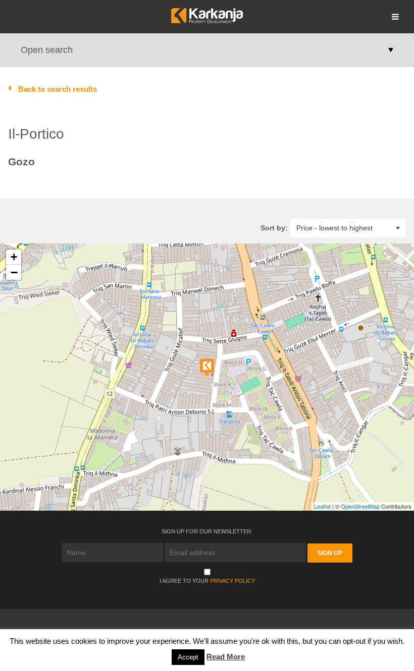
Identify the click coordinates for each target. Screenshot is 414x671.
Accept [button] (188, 657)
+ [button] (14, 257)
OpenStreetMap (360, 506)
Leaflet (322, 506)
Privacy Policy (232, 581)
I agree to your (207, 581)
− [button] (14, 272)
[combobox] (348, 227)
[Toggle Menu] (395, 16)
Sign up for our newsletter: (207, 531)
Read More (225, 656)
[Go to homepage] (206, 20)
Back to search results (57, 89)
